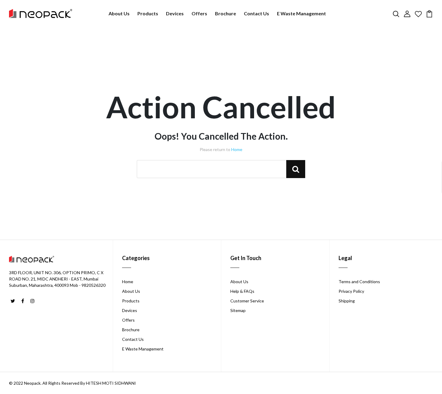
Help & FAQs (242, 291)
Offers (199, 13)
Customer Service (247, 300)
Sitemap (238, 310)
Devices (175, 13)
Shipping (347, 300)
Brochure (225, 13)
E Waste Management (301, 13)
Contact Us (256, 13)
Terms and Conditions (359, 281)
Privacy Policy (351, 291)
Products (147, 13)
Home (236, 149)
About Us (119, 13)
